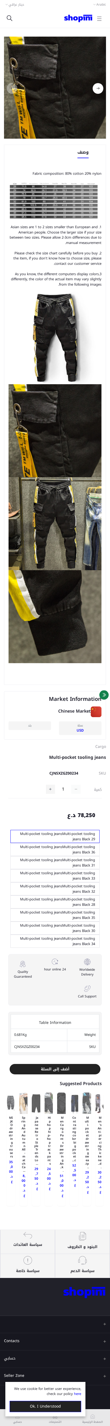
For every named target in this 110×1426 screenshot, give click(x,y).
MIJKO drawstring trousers (11, 1137)
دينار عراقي (16, 4)
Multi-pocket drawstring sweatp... (87, 1142)
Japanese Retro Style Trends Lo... (36, 1140)
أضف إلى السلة (55, 1069)
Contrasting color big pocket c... (74, 1139)
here (77, 1393)
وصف (83, 152)
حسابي (9, 1358)
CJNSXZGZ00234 (63, 773)
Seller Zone (14, 1375)
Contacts (11, 1341)
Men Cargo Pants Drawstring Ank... (62, 1144)
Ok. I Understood (45, 1406)
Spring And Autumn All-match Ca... (23, 1144)
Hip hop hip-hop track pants (49, 1140)
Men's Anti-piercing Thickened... (99, 1142)
